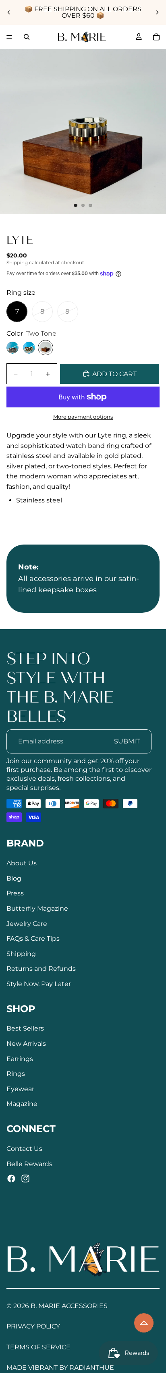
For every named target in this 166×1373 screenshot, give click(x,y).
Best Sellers (25, 1029)
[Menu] (9, 37)
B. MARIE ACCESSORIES (69, 1306)
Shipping (21, 954)
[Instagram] (25, 1179)
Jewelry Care (26, 923)
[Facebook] (11, 1179)
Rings (15, 1074)
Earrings (19, 1059)
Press (15, 893)
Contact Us (24, 1148)
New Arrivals (26, 1044)
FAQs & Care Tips (33, 939)
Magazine (21, 1104)
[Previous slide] (9, 12)
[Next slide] (157, 12)
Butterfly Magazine (37, 908)
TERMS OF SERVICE (38, 1347)
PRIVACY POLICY (33, 1326)
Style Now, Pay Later (38, 984)
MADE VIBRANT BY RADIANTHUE (60, 1367)
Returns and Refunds (41, 969)
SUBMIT (127, 741)
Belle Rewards (29, 1164)
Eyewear (20, 1089)
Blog (13, 878)
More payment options (83, 416)
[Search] (26, 37)
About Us (21, 863)
